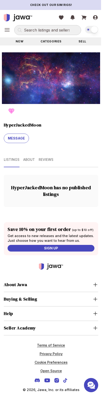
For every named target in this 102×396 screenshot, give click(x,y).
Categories (51, 41)
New (19, 41)
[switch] (91, 29)
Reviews (46, 160)
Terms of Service (49, 354)
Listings (11, 160)
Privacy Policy (49, 363)
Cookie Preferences (49, 371)
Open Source (49, 380)
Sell (82, 41)
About (29, 160)
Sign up (51, 248)
